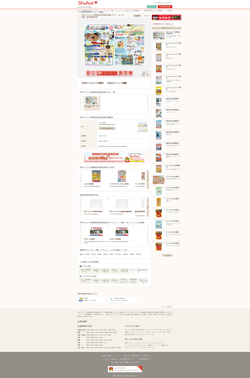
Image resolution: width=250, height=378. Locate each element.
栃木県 (110, 332)
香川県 (92, 345)
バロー (140, 347)
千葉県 (102, 332)
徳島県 (88, 345)
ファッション (132, 332)
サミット (127, 347)
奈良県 (105, 340)
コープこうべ (134, 347)
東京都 (88, 332)
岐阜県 (96, 337)
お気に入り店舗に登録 (146, 16)
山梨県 (88, 335)
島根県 (101, 342)
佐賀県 (92, 347)
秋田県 (105, 330)
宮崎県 (109, 347)
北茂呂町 (125, 254)
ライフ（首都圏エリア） (162, 345)
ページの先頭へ (167, 306)
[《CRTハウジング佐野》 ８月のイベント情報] (92, 100)
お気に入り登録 (107, 199)
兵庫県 (92, 340)
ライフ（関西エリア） (149, 345)
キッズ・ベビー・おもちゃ (144, 332)
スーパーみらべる (155, 343)
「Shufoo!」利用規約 (105, 355)
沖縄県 (119, 347)
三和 (144, 347)
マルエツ (140, 345)
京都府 (96, 340)
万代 (136, 345)
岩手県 (96, 330)
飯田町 (105, 254)
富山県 (101, 335)
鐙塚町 (132, 254)
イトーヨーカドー (129, 345)
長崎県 (96, 347)
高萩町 (111, 254)
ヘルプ (117, 355)
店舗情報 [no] (137, 16)
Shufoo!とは (146, 355)
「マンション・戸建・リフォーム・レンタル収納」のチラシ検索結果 (121, 10)
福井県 (109, 335)
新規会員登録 (165, 6)
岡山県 (88, 342)
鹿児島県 (114, 347)
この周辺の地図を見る (107, 128)
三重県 (101, 337)
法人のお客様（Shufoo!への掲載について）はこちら (125, 362)
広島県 (92, 342)
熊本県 (101, 347)
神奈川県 (92, 332)
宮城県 (101, 330)
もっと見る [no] (167, 255)
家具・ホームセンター (165, 330)
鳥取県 (96, 342)
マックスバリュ (146, 343)
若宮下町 (138, 254)
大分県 (105, 347)
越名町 (82, 254)
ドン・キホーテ (137, 343)
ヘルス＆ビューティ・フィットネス (144, 334)
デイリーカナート (150, 347)
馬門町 (88, 254)
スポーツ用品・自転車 (164, 332)
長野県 (92, 335)
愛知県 (88, 337)
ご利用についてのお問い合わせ (131, 355)
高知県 (101, 345)
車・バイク (155, 332)
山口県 (105, 342)
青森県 (92, 330)
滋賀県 (101, 340)
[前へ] (81, 103)
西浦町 (99, 254)
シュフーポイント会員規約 (109, 359)
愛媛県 (96, 345)
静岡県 (92, 337)
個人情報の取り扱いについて (127, 359)
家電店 (127, 332)
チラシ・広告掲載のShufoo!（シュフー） (88, 10)
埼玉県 (97, 332)
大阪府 (88, 340)
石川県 (105, 335)
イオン (162, 343)
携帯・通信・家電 (129, 334)
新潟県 (96, 335)
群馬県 (115, 332)
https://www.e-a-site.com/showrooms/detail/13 (113, 146)
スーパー (127, 330)
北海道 (88, 330)
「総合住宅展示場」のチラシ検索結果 (153, 10)
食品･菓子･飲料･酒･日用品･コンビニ (140, 330)
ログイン (152, 6)
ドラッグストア (155, 330)
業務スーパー (128, 343)
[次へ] (148, 103)
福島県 (113, 330)
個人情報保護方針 (143, 359)
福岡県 (88, 347)
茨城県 (106, 332)
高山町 (94, 254)
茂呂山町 (118, 254)
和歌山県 (110, 340)
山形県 (109, 330)
